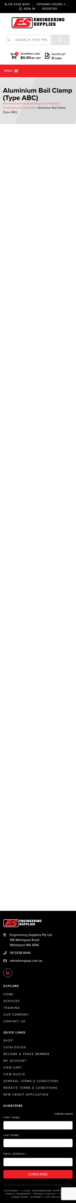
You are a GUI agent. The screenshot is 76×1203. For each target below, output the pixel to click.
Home (7, 103)
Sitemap (36, 1197)
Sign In (29, 9)
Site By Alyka (55, 1197)
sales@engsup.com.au (26, 961)
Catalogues (14, 1047)
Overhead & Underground (31, 103)
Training (11, 1008)
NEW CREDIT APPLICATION (25, 1094)
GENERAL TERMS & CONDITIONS (30, 1081)
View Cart (12, 1067)
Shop (8, 1040)
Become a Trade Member (26, 1054)
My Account (14, 1061)
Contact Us (14, 1021)
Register (49, 9)
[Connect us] (7, 973)
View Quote (14, 1074)
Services (11, 1001)
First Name (11, 1117)
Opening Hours (46, 4)
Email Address (15, 1154)
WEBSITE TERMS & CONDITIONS (30, 1088)
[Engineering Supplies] (38, 22)
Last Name (11, 1135)
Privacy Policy (45, 1194)
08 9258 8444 (18, 4)
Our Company (16, 1014)
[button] (8, 71)
